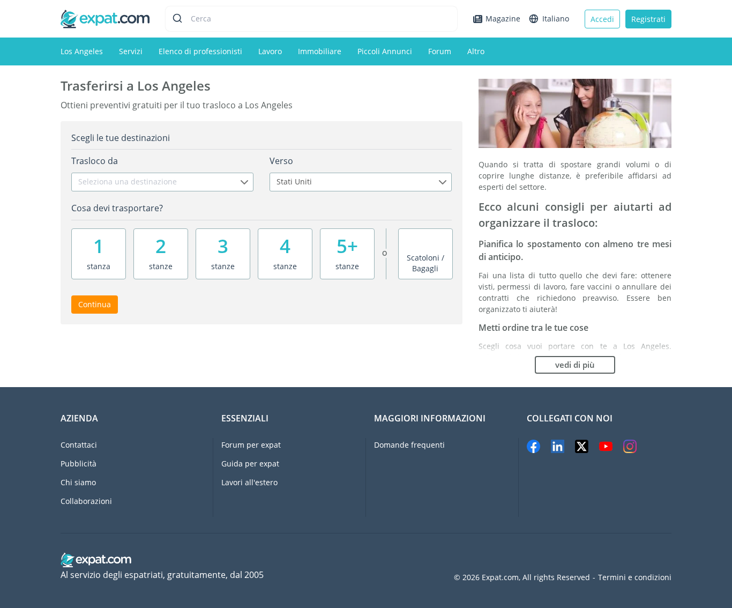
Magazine (502, 18)
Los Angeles (82, 51)
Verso (281, 161)
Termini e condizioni (634, 577)
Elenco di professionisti (200, 51)
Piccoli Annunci (384, 51)
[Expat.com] (105, 18)
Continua (94, 304)
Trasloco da (94, 161)
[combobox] (162, 182)
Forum (439, 51)
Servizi (131, 51)
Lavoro (270, 51)
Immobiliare (319, 51)
